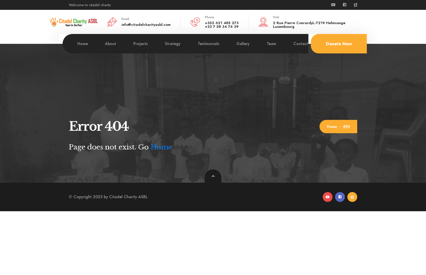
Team (271, 44)
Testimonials (208, 44)
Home (82, 44)
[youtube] (333, 5)
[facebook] (344, 5)
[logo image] (74, 21)
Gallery (242, 44)
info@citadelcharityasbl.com (146, 24)
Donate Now (339, 44)
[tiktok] (355, 5)
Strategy (172, 44)
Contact (300, 44)
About (110, 44)
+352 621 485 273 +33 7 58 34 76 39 (222, 24)
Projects (140, 44)
